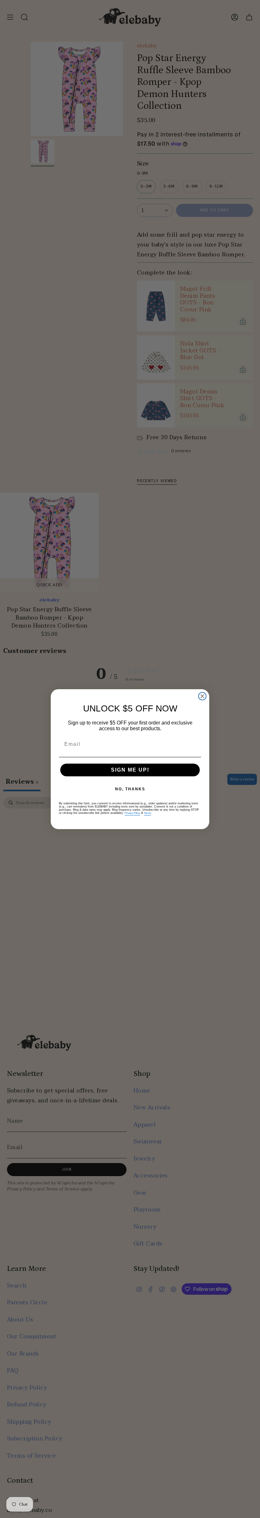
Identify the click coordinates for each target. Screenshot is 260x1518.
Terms (147, 813)
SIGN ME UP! (130, 770)
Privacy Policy (132, 813)
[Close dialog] (202, 696)
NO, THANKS (130, 789)
